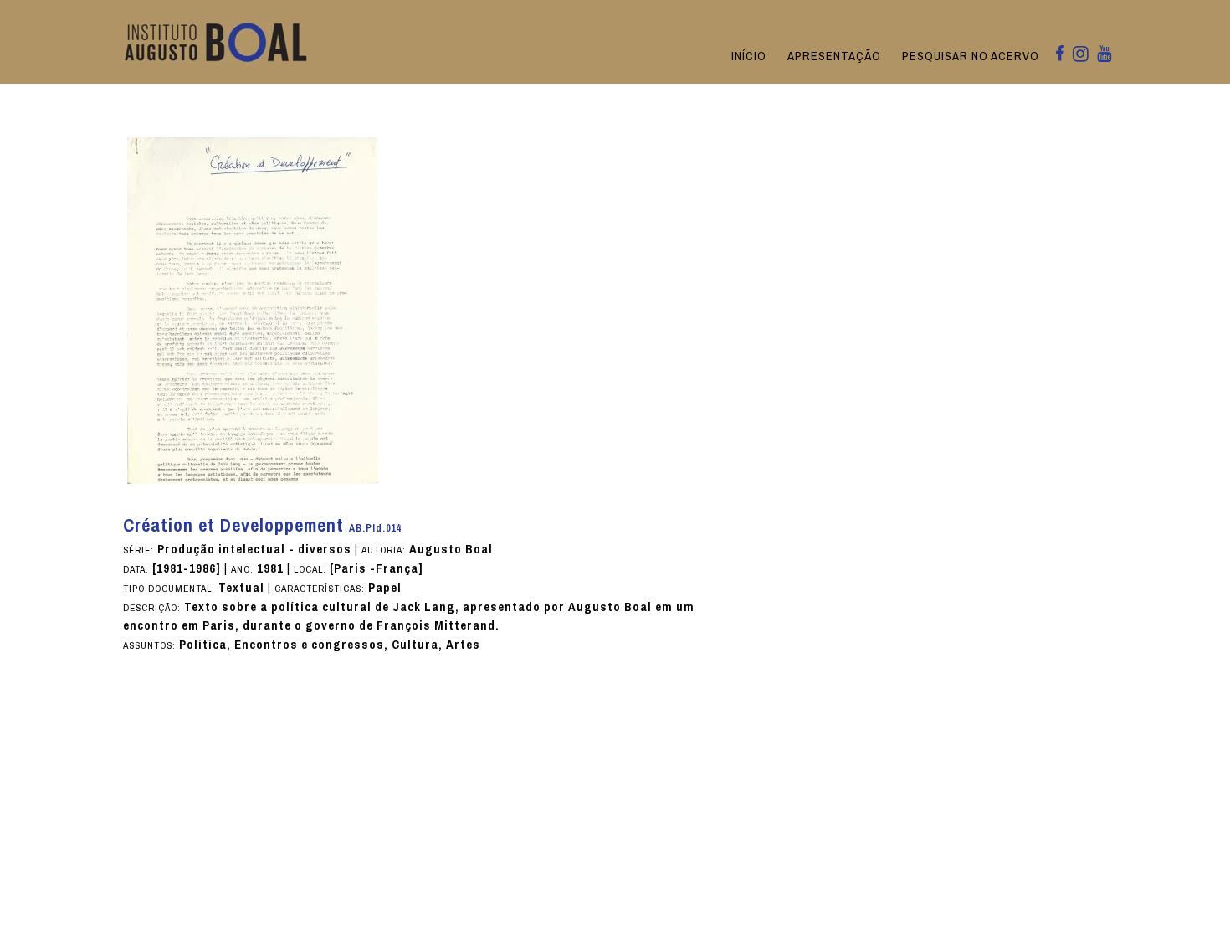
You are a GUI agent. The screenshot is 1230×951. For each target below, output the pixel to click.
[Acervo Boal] (216, 41)
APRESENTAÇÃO (834, 56)
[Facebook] (1059, 55)
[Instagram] (1081, 55)
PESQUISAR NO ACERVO (970, 56)
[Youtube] (1104, 55)
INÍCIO (748, 56)
